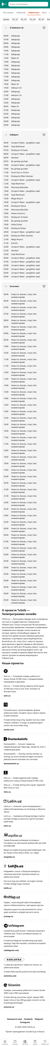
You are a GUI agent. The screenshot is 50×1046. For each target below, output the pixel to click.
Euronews (14, 286)
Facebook (28, 1019)
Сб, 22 (15, 19)
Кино (44, 12)
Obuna (41, 1031)
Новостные (33, 12)
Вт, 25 (41, 19)
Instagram (25, 1022)
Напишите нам (14, 1019)
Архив (6, 19)
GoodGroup (31, 1031)
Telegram (39, 1019)
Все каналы (8, 12)
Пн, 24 (32, 19)
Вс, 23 (23, 19)
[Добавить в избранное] (44, 27)
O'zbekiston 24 (16, 27)
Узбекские (21, 12)
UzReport (14, 134)
